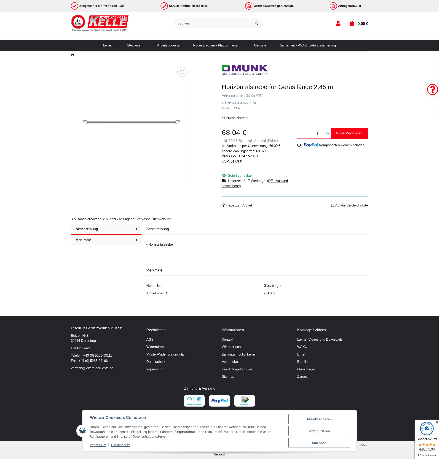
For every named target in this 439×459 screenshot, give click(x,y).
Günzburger (272, 286)
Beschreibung (86, 229)
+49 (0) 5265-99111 (97, 355)
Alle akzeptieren (319, 419)
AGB (150, 339)
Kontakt (227, 339)
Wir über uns (231, 347)
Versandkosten (233, 362)
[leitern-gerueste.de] (100, 23)
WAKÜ (302, 347)
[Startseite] (72, 55)
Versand (260, 141)
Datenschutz (155, 362)
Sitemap (228, 376)
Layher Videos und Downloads (320, 339)
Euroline (303, 362)
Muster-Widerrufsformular (165, 354)
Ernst (301, 354)
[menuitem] (108, 45)
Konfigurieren (319, 431)
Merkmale (83, 240)
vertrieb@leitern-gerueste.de (92, 368)
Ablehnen (319, 443)
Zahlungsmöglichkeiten (239, 354)
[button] (338, 23)
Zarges (302, 376)
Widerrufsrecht (157, 347)
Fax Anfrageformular (237, 369)
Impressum (154, 369)
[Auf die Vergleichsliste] (182, 72)
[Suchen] (256, 23)
